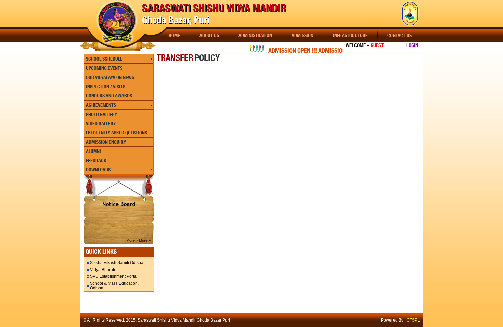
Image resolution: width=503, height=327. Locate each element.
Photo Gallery (101, 114)
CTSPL (413, 320)
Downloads (98, 169)
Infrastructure (350, 35)
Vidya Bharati (102, 269)
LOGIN (412, 45)
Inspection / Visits (105, 86)
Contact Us (399, 35)
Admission (302, 35)
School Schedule (104, 59)
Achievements (101, 105)
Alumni (93, 151)
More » (132, 240)
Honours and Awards (109, 96)
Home (174, 35)
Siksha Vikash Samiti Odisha (116, 262)
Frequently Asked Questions (116, 132)
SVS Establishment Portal (114, 276)
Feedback (96, 160)
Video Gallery (101, 123)
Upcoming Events (104, 68)
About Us (209, 35)
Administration (255, 35)
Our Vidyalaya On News (110, 77)
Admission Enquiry (106, 142)
